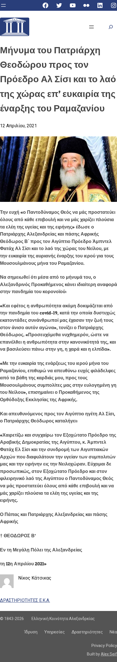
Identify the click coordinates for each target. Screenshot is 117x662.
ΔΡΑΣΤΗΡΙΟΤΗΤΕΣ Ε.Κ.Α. (25, 600)
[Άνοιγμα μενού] (3, 5)
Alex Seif (109, 654)
